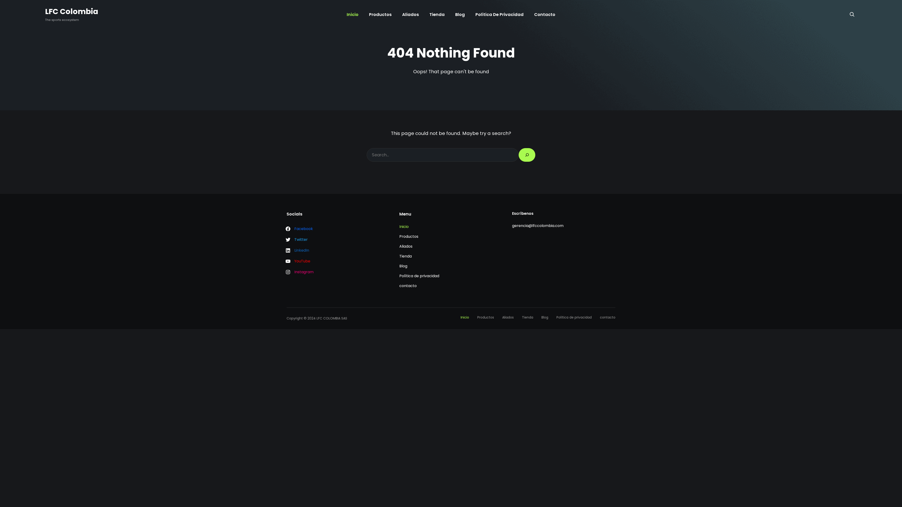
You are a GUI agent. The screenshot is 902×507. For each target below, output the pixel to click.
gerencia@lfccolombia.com (538, 225)
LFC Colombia (71, 11)
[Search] (852, 14)
